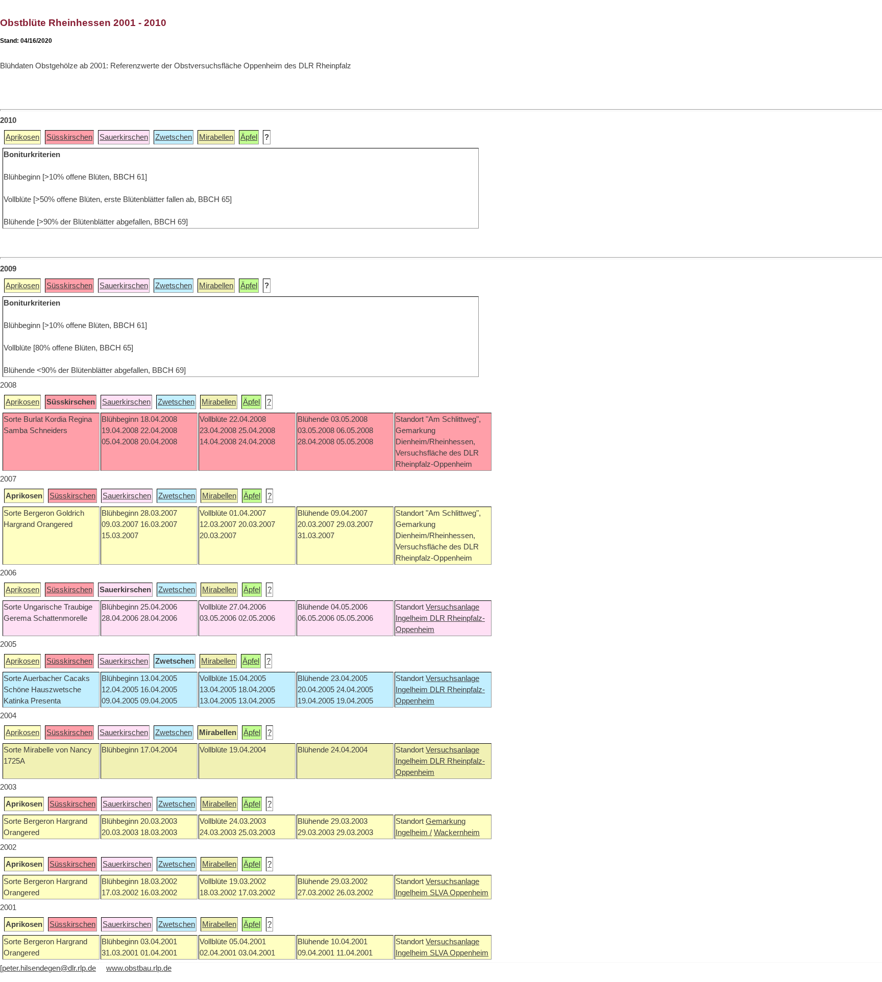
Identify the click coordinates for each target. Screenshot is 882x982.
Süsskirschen (69, 137)
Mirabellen (216, 137)
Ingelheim (413, 618)
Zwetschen (173, 137)
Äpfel (248, 137)
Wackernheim (457, 832)
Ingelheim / (414, 832)
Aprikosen (22, 137)
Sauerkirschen (124, 137)
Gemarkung (445, 821)
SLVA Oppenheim (459, 893)
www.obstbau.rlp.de (139, 968)
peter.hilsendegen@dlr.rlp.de (49, 968)
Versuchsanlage (452, 607)
